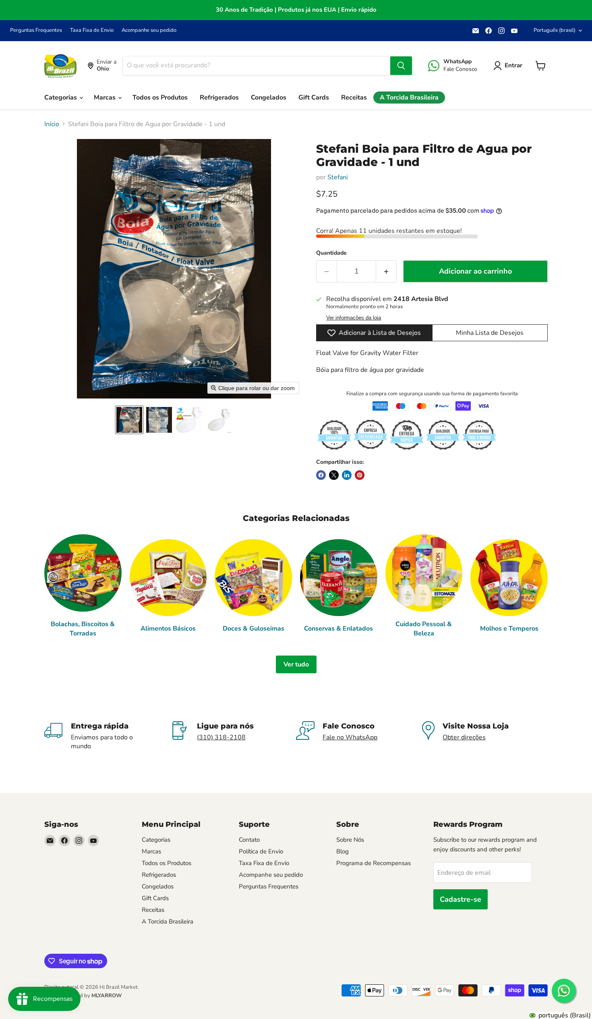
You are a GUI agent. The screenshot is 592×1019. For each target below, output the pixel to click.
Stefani (337, 177)
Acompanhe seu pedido (149, 30)
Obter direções (464, 737)
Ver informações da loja (353, 318)
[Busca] (401, 65)
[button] (129, 420)
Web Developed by (83, 995)
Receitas (354, 97)
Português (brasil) (554, 30)
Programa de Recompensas (373, 863)
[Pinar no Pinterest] (359, 475)
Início (51, 124)
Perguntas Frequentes (36, 30)
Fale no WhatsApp (350, 737)
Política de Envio (261, 851)
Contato (249, 840)
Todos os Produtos (160, 97)
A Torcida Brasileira (409, 97)
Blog (342, 851)
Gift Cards (313, 97)
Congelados (268, 97)
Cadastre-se (460, 899)
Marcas (105, 97)
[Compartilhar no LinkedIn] (347, 475)
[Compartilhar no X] (334, 475)
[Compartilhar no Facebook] (321, 475)
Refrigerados (219, 97)
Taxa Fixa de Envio (92, 30)
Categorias (61, 97)
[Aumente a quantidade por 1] (386, 271)
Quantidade (331, 253)
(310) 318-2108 (221, 737)
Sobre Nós (350, 840)
